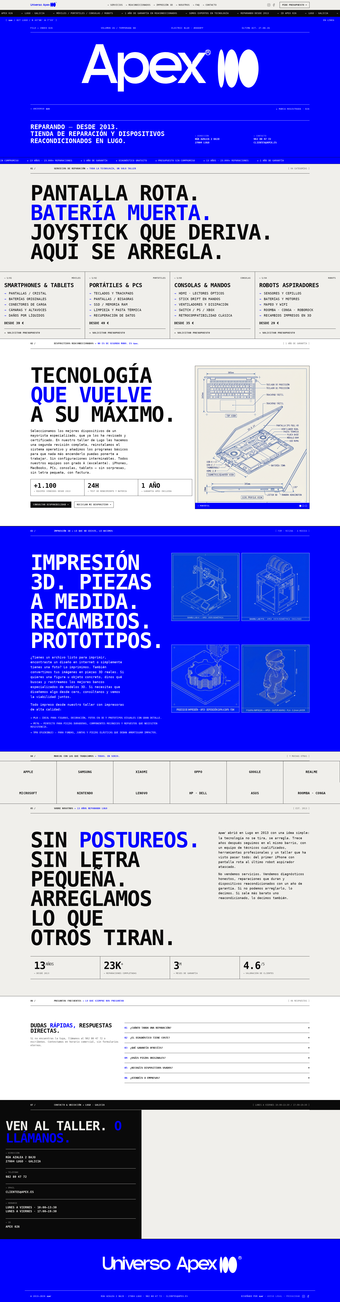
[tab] (300, 506)
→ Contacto (209, 5)
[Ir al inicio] (43, 5)
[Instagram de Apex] (268, 5)
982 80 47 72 (94, 1038)
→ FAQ (196, 5)
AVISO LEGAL (274, 1296)
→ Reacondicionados (138, 5)
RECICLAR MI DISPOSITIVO (94, 504)
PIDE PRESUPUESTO (294, 5)
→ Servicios (115, 5)
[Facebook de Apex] (273, 5)
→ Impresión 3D (163, 5)
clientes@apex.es (265, 142)
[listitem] (42, 305)
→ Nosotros (182, 5)
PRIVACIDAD (293, 1296)
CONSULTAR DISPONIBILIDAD (51, 504)
